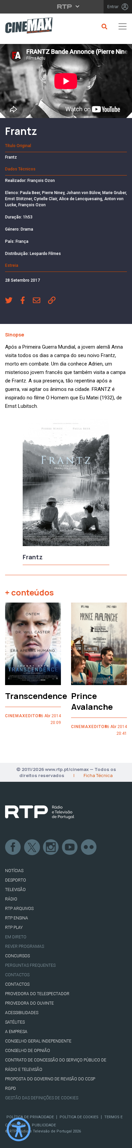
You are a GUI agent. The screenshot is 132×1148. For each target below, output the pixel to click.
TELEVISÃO (15, 889)
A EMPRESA (16, 1031)
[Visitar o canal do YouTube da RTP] (70, 847)
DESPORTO (15, 880)
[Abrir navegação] (122, 26)
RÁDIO (11, 899)
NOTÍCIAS (14, 870)
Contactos (17, 975)
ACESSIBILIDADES (21, 1012)
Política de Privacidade (30, 1117)
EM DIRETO (15, 937)
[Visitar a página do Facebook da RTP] (13, 847)
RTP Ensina (16, 918)
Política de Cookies (79, 1117)
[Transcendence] (33, 644)
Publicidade (44, 1125)
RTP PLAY (14, 927)
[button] (12, 301)
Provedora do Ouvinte (29, 1003)
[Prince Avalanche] (99, 644)
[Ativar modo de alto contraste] (18, 1129)
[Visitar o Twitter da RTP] (32, 847)
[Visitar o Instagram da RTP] (51, 847)
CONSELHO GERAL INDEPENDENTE (38, 1041)
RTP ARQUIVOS (19, 908)
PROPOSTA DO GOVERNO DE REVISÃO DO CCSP (50, 1079)
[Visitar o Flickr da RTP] (89, 847)
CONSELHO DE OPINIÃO (27, 1050)
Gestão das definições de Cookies (41, 1098)
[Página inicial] (26, 26)
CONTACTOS (17, 984)
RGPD (10, 1088)
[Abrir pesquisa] (103, 26)
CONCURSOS (17, 956)
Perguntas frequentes (30, 965)
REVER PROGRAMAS (24, 946)
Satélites (15, 1022)
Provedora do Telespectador (37, 993)
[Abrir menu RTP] (66, 6)
